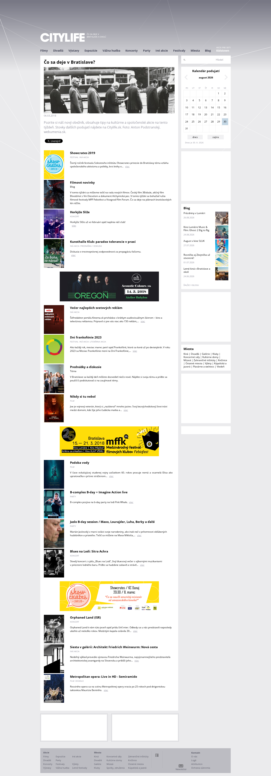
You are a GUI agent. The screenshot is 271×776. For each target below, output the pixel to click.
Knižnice (222, 360)
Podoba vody (79, 463)
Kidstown (222, 50)
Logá (193, 760)
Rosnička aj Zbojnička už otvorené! (197, 256)
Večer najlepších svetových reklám (96, 308)
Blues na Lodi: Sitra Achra (89, 551)
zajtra (215, 137)
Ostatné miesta (193, 363)
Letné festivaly (79, 767)
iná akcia (84, 157)
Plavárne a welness (203, 366)
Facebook (157, 755)
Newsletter (181, 769)
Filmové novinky (82, 182)
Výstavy (73, 50)
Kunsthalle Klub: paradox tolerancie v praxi (103, 242)
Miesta (195, 50)
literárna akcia (98, 341)
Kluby (215, 354)
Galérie (206, 354)
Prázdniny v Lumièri (194, 213)
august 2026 (206, 77)
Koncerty (131, 50)
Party (146, 50)
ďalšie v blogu (191, 285)
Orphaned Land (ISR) (85, 617)
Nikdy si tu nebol (83, 396)
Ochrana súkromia (200, 767)
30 (225, 121)
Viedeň (220, 366)
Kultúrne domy (210, 357)
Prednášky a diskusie (85, 367)
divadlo (79, 681)
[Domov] (62, 37)
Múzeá (187, 360)
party (73, 496)
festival (74, 157)
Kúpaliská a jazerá (137, 767)
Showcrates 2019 (82, 153)
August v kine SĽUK (194, 241)
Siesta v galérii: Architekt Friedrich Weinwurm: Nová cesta (114, 647)
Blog (208, 50)
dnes (195, 137)
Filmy (44, 50)
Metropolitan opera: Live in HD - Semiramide (103, 677)
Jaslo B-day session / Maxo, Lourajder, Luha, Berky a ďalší (112, 522)
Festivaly (179, 50)
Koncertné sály (192, 357)
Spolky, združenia (116, 767)
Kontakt (195, 752)
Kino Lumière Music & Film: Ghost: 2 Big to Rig (196, 228)
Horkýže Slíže (80, 212)
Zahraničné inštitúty (204, 360)
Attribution (197, 764)
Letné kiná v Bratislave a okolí (197, 270)
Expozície (91, 50)
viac (127, 166)
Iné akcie (162, 50)
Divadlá (58, 50)
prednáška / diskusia (91, 246)
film (72, 400)
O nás (194, 756)
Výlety (208, 363)
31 (186, 128)
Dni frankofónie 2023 (86, 337)
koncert (74, 216)
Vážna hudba (111, 50)
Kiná (186, 354)
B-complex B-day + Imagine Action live (99, 492)
